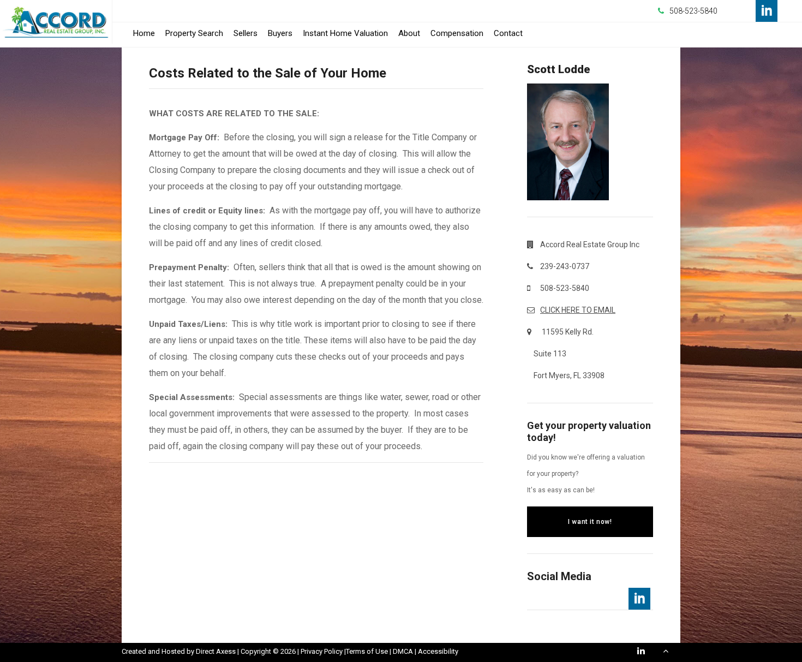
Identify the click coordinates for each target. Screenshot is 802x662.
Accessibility (438, 651)
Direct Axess (216, 651)
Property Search (194, 33)
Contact (508, 33)
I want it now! (590, 522)
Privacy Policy (322, 651)
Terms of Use (367, 651)
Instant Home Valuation (345, 33)
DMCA (403, 651)
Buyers (280, 33)
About (409, 33)
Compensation (456, 33)
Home (144, 33)
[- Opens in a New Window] (766, 11)
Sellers (246, 33)
